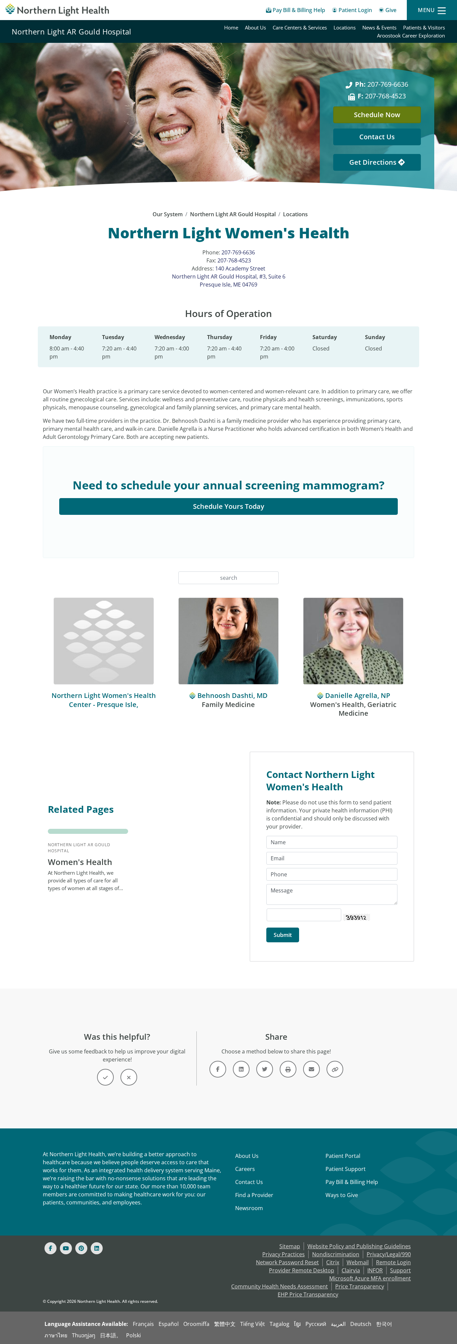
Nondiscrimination (335, 1254)
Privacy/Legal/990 (389, 1254)
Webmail (358, 1262)
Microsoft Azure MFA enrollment (370, 1278)
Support (400, 1270)
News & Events (379, 27)
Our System (168, 214)
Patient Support (346, 1169)
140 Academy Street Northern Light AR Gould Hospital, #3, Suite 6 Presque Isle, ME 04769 (228, 276)
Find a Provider (254, 1195)
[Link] (217, 1069)
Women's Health (80, 861)
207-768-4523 (382, 95)
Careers (245, 1169)
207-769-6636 (381, 84)
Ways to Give (342, 1195)
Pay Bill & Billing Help (352, 1182)
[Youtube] (66, 1248)
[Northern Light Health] (57, 10)
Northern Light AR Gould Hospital (71, 31)
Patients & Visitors (424, 27)
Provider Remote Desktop (301, 1270)
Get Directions (373, 162)
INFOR (375, 1270)
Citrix (332, 1262)
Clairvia (351, 1270)
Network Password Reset (287, 1262)
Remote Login (393, 1262)
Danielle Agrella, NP (357, 695)
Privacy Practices (283, 1254)
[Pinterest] (81, 1248)
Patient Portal (343, 1156)
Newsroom (249, 1208)
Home (231, 27)
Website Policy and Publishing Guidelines (359, 1246)
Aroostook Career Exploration (411, 35)
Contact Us (377, 136)
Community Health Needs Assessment (279, 1286)
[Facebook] (50, 1248)
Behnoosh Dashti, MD (232, 695)
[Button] (105, 1077)
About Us (255, 27)
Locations (345, 27)
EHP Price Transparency (308, 1294)
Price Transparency (359, 1286)
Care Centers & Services (300, 27)
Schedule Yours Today (228, 506)
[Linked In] (97, 1248)
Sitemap (289, 1246)
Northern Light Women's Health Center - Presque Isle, (104, 700)
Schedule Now (377, 114)
